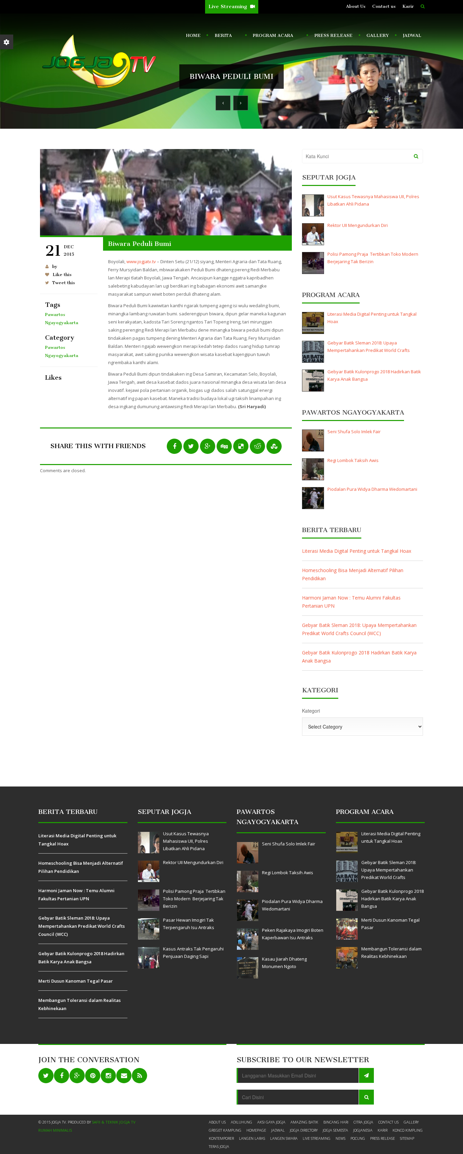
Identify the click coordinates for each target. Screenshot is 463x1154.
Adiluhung (241, 1122)
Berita (221, 37)
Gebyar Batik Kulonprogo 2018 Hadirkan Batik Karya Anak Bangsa (374, 375)
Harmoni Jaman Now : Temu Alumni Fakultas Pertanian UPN (351, 601)
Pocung (357, 1138)
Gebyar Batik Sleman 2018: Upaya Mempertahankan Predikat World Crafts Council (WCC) (359, 629)
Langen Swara (284, 1138)
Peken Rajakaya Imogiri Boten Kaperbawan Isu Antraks (292, 934)
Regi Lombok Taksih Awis (353, 460)
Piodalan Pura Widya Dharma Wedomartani (372, 489)
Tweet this (63, 282)
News (340, 1138)
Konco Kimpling (407, 1130)
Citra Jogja (363, 1122)
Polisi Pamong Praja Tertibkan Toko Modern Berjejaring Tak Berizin (373, 258)
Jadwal (412, 35)
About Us (355, 6)
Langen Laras (252, 1138)
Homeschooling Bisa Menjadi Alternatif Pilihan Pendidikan (352, 574)
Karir (408, 6)
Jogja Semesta (335, 1130)
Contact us (384, 6)
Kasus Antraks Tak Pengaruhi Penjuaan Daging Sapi (193, 952)
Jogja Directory (304, 1130)
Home (193, 35)
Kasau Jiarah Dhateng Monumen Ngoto (284, 962)
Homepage (256, 1130)
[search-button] (423, 6)
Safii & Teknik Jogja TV (114, 1122)
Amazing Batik (304, 1122)
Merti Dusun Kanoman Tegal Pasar (75, 981)
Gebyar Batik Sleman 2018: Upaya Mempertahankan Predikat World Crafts (368, 346)
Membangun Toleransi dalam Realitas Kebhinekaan (79, 1004)
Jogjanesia (363, 1130)
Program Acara (272, 37)
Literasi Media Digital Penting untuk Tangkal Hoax (372, 317)
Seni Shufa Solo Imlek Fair (354, 431)
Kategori (311, 710)
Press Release (334, 35)
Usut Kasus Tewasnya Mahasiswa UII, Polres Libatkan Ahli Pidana (373, 200)
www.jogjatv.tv (141, 261)
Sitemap (407, 1138)
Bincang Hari (335, 1122)
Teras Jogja (219, 1146)
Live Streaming (228, 6)
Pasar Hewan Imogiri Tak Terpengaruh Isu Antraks (188, 923)
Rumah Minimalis (55, 1130)
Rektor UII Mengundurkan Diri (357, 225)
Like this (62, 274)
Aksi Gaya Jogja (271, 1122)
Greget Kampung (225, 1130)
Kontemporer (221, 1138)
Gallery (377, 35)
